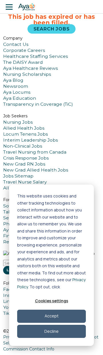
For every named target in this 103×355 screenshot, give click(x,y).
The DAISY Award (23, 62)
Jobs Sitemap (18, 176)
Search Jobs (51, 29)
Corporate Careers (24, 50)
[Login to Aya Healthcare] (93, 6)
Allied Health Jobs (23, 128)
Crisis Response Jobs (26, 158)
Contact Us (15, 44)
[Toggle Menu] (9, 6)
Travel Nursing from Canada (34, 152)
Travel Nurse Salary (25, 182)
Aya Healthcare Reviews (30, 68)
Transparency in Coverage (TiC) (38, 104)
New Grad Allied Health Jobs (35, 170)
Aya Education (19, 98)
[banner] (26, 6)
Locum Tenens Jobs (25, 134)
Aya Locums (16, 92)
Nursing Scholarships (27, 74)
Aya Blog (13, 80)
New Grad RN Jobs (24, 164)
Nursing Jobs (18, 122)
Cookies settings (51, 300)
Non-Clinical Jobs (22, 146)
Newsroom (15, 86)
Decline (51, 331)
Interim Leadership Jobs (30, 140)
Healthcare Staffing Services (35, 56)
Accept (52, 316)
